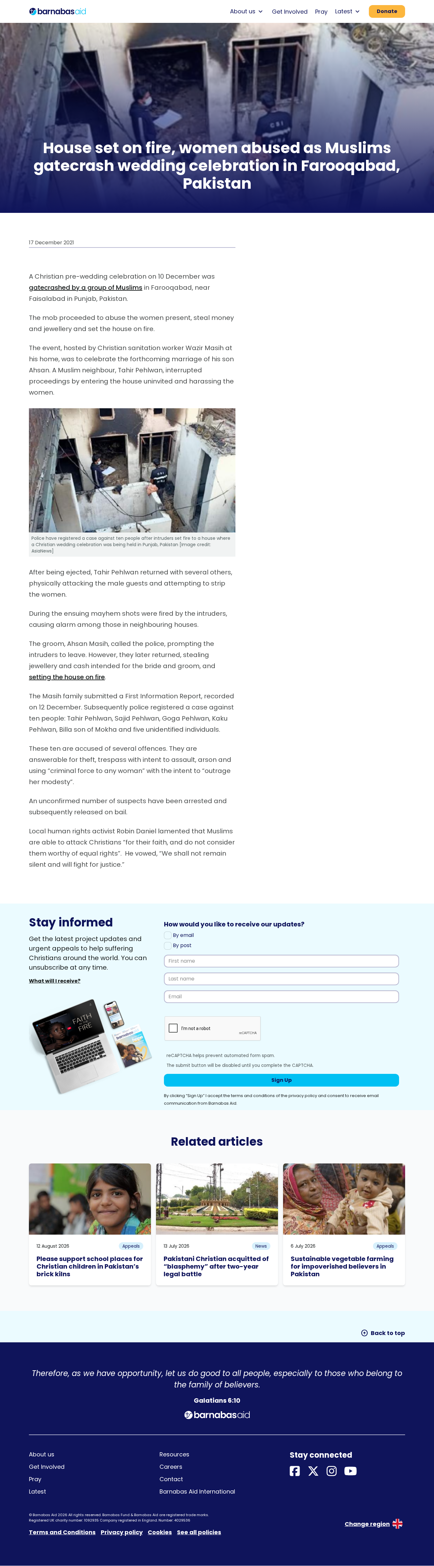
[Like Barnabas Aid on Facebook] (295, 1471)
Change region (367, 1524)
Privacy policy (122, 1532)
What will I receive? (54, 981)
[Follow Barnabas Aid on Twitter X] (313, 1471)
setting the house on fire (67, 677)
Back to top (383, 1333)
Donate (387, 11)
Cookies (160, 1532)
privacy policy (302, 1095)
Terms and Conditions (62, 1532)
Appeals (131, 1246)
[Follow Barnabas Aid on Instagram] (332, 1471)
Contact (171, 1479)
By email (183, 935)
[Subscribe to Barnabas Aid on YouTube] (350, 1471)
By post (182, 945)
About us (41, 1454)
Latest (37, 1491)
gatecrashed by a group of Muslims (85, 287)
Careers (170, 1467)
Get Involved (290, 12)
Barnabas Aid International (197, 1491)
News (261, 1246)
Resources (174, 1454)
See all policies (199, 1532)
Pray (321, 12)
